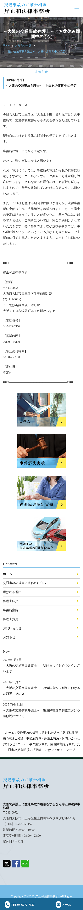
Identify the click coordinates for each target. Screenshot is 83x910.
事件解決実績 (38, 744)
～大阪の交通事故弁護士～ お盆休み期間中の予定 (34, 51)
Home (6, 45)
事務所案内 (10, 610)
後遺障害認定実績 (62, 744)
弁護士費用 (10, 619)
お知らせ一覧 (23, 45)
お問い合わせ (12, 628)
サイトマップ (66, 750)
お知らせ (9, 637)
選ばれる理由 (12, 592)
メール (66, 904)
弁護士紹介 (10, 601)
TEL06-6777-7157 (22, 904)
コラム (22, 744)
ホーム (7, 574)
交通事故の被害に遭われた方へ (24, 583)
